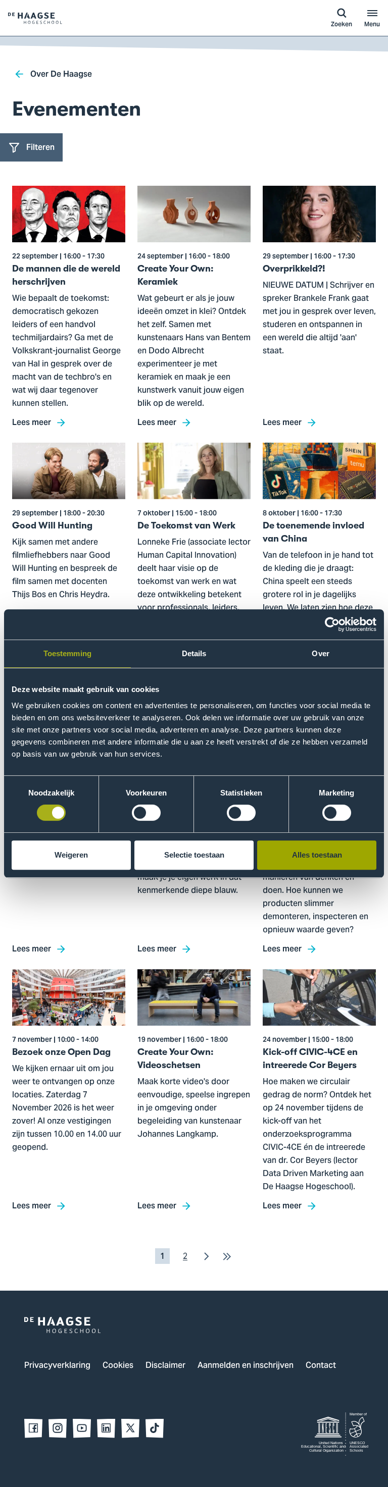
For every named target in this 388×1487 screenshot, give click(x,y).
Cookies (118, 1365)
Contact (321, 1365)
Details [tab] (194, 653)
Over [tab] (320, 653)
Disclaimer (165, 1365)
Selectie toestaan (194, 855)
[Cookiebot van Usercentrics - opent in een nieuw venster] (332, 624)
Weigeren (71, 855)
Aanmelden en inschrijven (246, 1365)
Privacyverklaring (57, 1365)
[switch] (146, 813)
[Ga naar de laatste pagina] (227, 1256)
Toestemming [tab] (67, 653)
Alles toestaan (317, 855)
